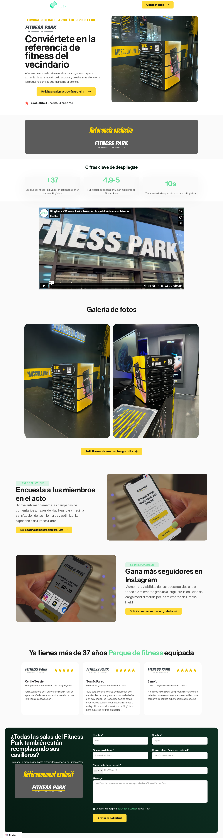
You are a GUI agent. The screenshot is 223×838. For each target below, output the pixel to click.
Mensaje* (98, 778)
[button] (104, 5)
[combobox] (98, 770)
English (12, 835)
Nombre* (98, 735)
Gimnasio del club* (103, 750)
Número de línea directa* (107, 765)
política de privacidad (127, 809)
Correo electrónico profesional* (170, 750)
